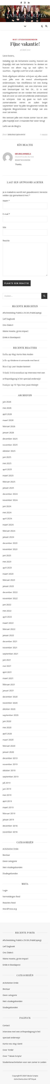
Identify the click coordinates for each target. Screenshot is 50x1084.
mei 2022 (7, 610)
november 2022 (10, 598)
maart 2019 (8, 807)
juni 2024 (7, 506)
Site (4, 227)
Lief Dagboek (9, 318)
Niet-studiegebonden (25, 39)
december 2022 (10, 592)
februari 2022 (9, 629)
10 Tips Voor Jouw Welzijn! (26, 384)
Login (5, 890)
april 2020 (7, 733)
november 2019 (10, 764)
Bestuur (6, 855)
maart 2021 (8, 678)
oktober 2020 (9, 709)
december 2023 (10, 543)
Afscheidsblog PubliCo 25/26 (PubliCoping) (22, 312)
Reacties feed (9, 902)
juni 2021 (7, 659)
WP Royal (32, 1079)
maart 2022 (8, 623)
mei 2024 (7, 512)
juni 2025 (7, 457)
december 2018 (10, 825)
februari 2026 (9, 426)
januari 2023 (8, 586)
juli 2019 (6, 782)
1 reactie (43, 134)
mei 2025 (7, 463)
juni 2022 (7, 604)
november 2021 (10, 647)
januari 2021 (8, 690)
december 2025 (10, 438)
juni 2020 (7, 721)
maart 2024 (8, 524)
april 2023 (7, 567)
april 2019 (7, 801)
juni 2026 (7, 401)
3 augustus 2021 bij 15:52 (24, 157)
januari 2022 (8, 635)
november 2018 (10, 831)
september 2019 (10, 776)
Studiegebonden (10, 873)
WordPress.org (10, 908)
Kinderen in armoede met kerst (24, 360)
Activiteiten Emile (10, 848)
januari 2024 (8, 537)
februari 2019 (9, 813)
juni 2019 (7, 788)
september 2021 (10, 653)
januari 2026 (8, 432)
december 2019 (10, 758)
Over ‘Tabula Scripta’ (12, 1056)
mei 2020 (7, 727)
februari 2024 (9, 530)
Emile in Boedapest (11, 337)
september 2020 (10, 715)
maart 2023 (8, 573)
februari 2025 (9, 481)
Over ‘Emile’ (8, 1049)
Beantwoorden (22, 160)
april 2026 (7, 414)
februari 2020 (9, 745)
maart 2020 (8, 739)
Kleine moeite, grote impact (16, 331)
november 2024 (10, 500)
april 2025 (7, 469)
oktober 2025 (9, 451)
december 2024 (10, 494)
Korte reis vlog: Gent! (12, 1043)
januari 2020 (8, 752)
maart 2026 (8, 420)
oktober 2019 (9, 770)
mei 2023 (7, 561)
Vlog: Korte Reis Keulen (22, 354)
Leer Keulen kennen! (21, 366)
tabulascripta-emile (16, 134)
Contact (6, 1025)
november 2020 (10, 702)
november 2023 (10, 549)
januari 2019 (8, 819)
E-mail (6, 214)
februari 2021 (9, 684)
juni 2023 (7, 555)
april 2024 (7, 518)
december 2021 (10, 641)
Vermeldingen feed (11, 896)
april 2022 (7, 616)
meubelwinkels (23, 153)
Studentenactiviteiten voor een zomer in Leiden (24, 1062)
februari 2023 (9, 580)
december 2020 (10, 696)
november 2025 (10, 444)
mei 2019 (7, 795)
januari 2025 (8, 487)
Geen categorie (10, 861)
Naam (6, 200)
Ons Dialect (8, 325)
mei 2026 (7, 408)
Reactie (6, 240)
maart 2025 (8, 475)
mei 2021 (7, 666)
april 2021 (7, 672)
